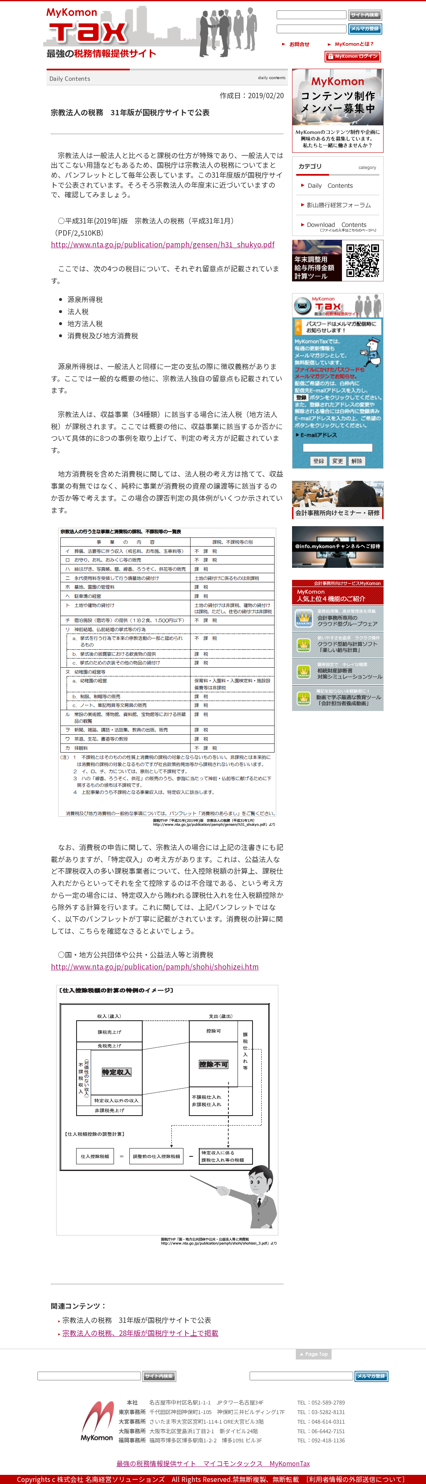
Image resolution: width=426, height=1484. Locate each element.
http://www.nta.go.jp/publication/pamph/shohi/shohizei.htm (155, 966)
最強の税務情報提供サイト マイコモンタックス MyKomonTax (213, 1463)
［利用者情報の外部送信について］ (357, 1479)
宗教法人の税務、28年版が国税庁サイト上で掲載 (140, 1332)
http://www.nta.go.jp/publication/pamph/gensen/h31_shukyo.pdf (163, 244)
